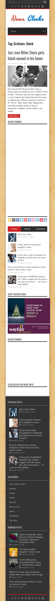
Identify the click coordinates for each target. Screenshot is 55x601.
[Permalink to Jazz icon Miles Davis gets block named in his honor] (27, 86)
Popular (14, 229)
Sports (12, 511)
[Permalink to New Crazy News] (12, 241)
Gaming (12, 489)
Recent (27, 229)
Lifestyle (12, 502)
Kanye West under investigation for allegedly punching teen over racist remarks (32, 257)
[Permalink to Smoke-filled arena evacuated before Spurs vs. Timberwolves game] (13, 566)
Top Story (13, 520)
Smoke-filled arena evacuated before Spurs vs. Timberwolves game (30, 562)
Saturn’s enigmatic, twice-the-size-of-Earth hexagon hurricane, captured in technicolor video (31, 538)
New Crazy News (25, 234)
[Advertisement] (29, 168)
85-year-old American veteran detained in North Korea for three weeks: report (24, 447)
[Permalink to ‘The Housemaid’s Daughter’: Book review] (13, 556)
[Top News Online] (27, 20)
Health (11, 498)
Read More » (14, 116)
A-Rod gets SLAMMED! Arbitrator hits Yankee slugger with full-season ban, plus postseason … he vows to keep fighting (26, 462)
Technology (13, 516)
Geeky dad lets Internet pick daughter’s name (29, 421)
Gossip (12, 493)
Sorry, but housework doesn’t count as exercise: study (25, 582)
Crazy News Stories (17, 484)
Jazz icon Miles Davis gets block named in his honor (26, 55)
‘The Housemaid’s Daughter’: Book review (30, 550)
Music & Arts (14, 507)
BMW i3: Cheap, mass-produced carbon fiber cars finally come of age (25, 573)
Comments (40, 229)
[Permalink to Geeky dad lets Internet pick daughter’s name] (12, 251)
